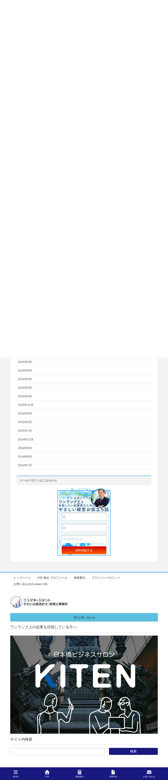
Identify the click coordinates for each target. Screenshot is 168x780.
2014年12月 (26, 439)
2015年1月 (25, 430)
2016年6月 (25, 379)
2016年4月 (25, 396)
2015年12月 (26, 404)
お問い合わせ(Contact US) (31, 584)
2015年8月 (25, 413)
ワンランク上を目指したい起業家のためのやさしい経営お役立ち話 (84, 500)
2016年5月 (25, 387)
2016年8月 (25, 370)
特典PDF (113, 776)
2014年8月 (25, 456)
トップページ (22, 577)
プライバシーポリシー (106, 577)
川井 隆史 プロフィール (52, 577)
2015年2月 (25, 422)
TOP (47, 776)
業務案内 (79, 577)
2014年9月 (25, 448)
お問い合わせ (149, 776)
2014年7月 (25, 465)
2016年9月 (25, 362)
